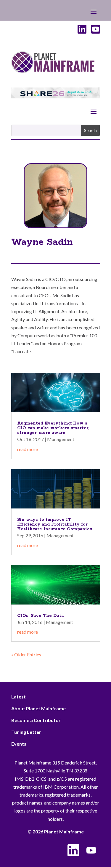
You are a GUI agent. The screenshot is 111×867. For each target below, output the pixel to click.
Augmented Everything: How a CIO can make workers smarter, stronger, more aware (53, 428)
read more (27, 449)
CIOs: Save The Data (40, 615)
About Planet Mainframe (38, 708)
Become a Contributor (36, 720)
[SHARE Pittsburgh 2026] (55, 96)
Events (18, 744)
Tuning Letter (26, 732)
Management (60, 439)
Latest (18, 696)
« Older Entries (26, 654)
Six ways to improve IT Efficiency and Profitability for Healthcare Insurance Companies (54, 524)
